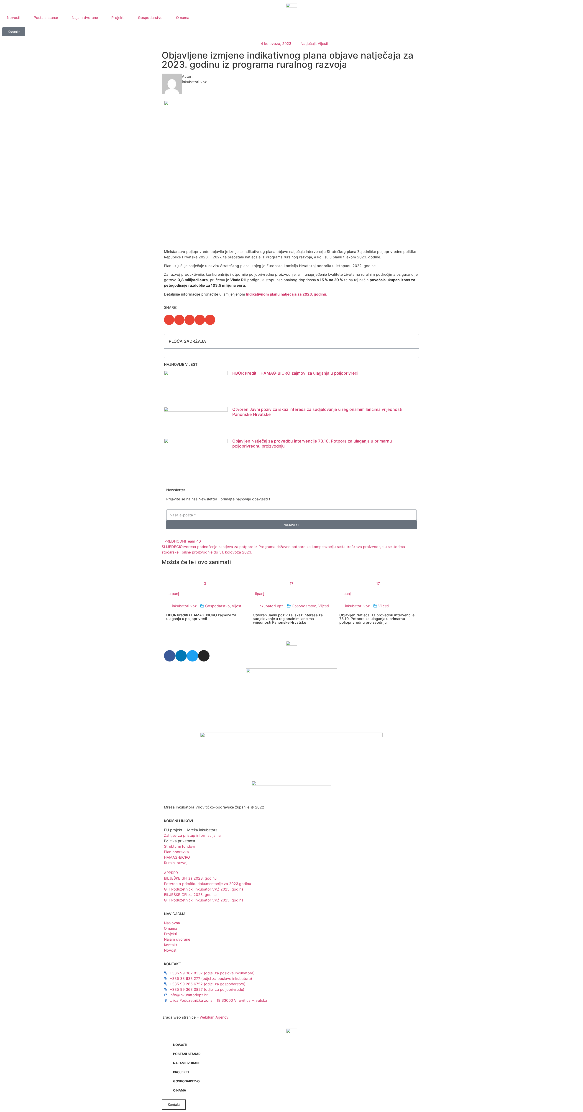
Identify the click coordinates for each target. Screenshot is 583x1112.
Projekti (118, 17)
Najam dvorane (85, 17)
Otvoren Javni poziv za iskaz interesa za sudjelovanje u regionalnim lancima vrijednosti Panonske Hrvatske (288, 619)
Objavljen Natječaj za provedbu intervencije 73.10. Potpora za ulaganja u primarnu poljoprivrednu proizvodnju (376, 619)
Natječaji (308, 43)
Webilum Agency (214, 1017)
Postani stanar (46, 17)
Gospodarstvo (150, 17)
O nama (182, 17)
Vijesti (323, 43)
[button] (169, 320)
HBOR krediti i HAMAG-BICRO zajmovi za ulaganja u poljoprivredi (295, 373)
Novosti (13, 17)
